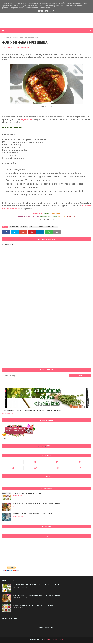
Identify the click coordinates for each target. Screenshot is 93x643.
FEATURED (24, 227)
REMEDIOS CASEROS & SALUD (53, 640)
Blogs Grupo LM (9, 47)
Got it (53, 11)
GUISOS (32, 227)
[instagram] (57, 468)
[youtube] (80, 468)
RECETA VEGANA (12, 37)
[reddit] (80, 462)
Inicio (4, 37)
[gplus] (57, 462)
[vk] (35, 468)
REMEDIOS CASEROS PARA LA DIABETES (27, 493)
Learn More (43, 11)
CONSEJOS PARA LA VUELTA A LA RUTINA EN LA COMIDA (33, 605)
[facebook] (13, 462)
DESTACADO (14, 227)
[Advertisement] (46, 20)
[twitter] (35, 462)
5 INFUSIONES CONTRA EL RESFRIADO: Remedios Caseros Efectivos (31, 410)
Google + (37, 213)
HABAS (40, 227)
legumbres (26, 119)
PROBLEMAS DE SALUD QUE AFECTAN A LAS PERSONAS (32, 514)
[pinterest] (13, 468)
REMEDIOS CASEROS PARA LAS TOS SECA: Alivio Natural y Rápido (36, 504)
